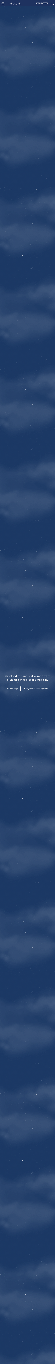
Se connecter (42, 3)
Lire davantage (12, 689)
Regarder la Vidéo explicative (37, 689)
